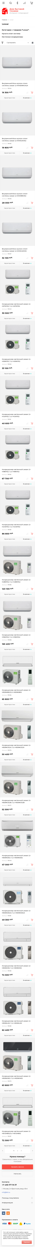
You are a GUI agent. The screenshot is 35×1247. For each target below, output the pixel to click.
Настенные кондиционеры (12, 37)
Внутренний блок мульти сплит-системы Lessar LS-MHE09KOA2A (15, 84)
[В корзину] (32, 92)
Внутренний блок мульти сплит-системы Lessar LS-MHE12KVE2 (15, 140)
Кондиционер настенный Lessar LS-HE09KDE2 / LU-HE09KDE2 (16, 857)
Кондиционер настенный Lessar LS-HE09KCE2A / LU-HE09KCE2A (16, 746)
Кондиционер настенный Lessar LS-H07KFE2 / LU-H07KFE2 (16, 305)
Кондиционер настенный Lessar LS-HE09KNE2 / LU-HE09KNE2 (16, 1077)
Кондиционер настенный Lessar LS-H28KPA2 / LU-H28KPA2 (16, 581)
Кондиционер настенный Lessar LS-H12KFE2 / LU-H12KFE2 (16, 415)
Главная (4, 20)
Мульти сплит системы (11, 34)
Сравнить (27, 92)
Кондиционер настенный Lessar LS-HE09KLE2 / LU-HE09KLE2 (16, 1022)
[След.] (32, 1150)
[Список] (32, 42)
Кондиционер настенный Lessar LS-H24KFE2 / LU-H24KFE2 (16, 526)
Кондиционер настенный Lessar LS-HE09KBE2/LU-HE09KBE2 (16, 691)
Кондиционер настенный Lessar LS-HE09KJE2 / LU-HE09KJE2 (16, 967)
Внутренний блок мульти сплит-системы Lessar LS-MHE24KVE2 (15, 250)
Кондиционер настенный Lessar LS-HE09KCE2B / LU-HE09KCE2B (16, 801)
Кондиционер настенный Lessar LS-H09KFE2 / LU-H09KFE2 (16, 360)
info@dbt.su (6, 1192)
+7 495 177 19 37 (9, 1185)
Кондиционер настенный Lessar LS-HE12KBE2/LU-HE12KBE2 (16, 1132)
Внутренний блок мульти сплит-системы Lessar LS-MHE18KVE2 (15, 195)
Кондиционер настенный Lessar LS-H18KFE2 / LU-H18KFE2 (16, 471)
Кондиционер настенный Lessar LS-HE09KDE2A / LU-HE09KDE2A (16, 912)
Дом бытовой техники (17, 10)
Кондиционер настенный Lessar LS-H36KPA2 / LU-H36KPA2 (16, 636)
